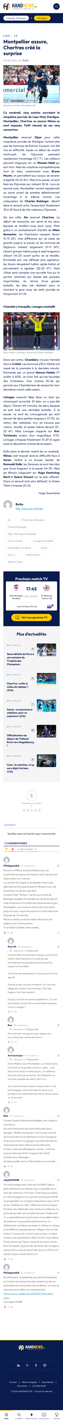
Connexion (10, 824)
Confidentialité (39, 1386)
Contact (13, 1382)
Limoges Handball (43, 540)
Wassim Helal (15, 561)
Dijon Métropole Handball (22, 533)
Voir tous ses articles (29, 508)
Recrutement (47, 1382)
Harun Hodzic (15, 540)
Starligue (42, 18)
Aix (9, 520)
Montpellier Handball (19, 547)
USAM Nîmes (33, 554)
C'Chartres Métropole (33, 520)
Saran (44, 547)
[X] (27, 1365)
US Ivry (11, 554)
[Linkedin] (18, 1365)
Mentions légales (29, 1382)
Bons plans (22, 1386)
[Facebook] (36, 1365)
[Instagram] (44, 1365)
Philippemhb (32, 950)
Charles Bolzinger (17, 527)
